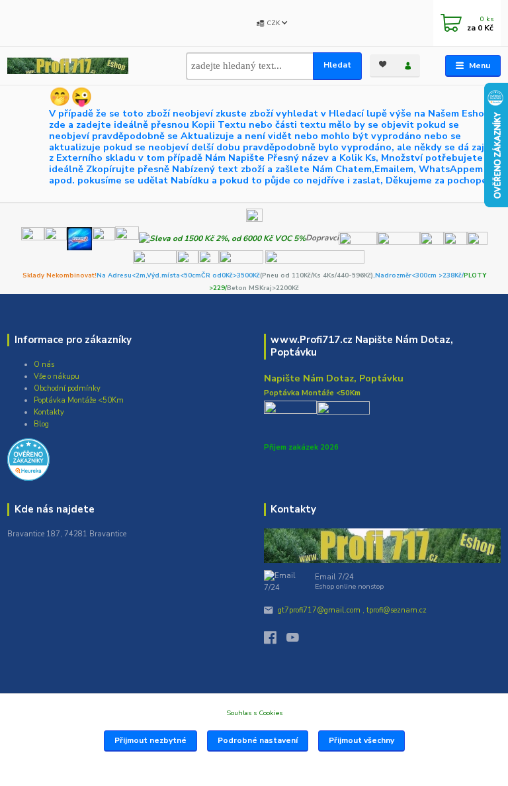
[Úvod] (67, 66)
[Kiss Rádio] (32, 237)
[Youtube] (297, 641)
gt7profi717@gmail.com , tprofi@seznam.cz (352, 610)
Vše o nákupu (56, 376)
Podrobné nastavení (258, 740)
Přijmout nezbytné (150, 740)
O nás (44, 364)
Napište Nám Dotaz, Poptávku (333, 378)
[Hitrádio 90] (55, 237)
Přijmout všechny (361, 740)
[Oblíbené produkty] (382, 64)
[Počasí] (127, 237)
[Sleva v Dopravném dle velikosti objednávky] (222, 237)
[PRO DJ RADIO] (103, 237)
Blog (41, 424)
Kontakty (49, 412)
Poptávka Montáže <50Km (79, 400)
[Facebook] (275, 641)
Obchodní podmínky (67, 388)
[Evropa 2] (79, 237)
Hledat (337, 65)
